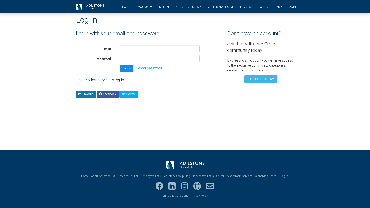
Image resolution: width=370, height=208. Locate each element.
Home (126, 6)
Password (103, 59)
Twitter (130, 94)
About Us (142, 6)
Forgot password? (150, 68)
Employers (166, 6)
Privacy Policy (199, 195)
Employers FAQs (151, 176)
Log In (292, 6)
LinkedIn (87, 94)
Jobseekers (190, 6)
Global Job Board (269, 6)
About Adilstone (100, 176)
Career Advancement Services (229, 6)
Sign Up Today (260, 79)
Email (106, 49)
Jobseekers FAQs (203, 176)
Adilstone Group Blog (177, 176)
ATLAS (135, 176)
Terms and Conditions (174, 195)
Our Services (120, 176)
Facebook (109, 94)
